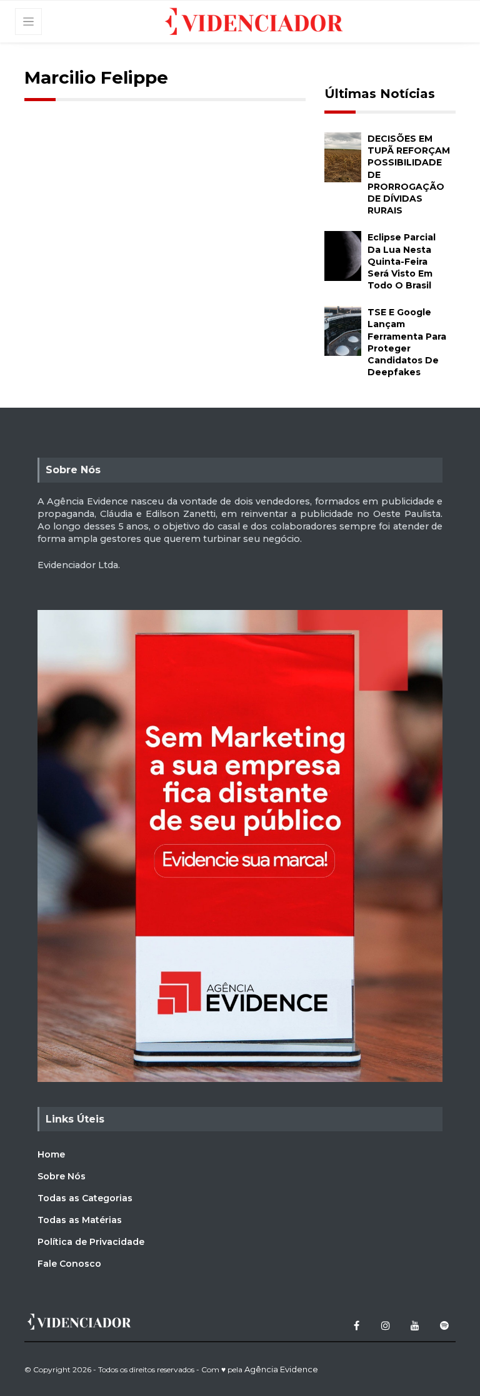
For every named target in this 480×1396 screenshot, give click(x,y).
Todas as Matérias (80, 1220)
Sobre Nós (62, 1176)
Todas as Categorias (85, 1198)
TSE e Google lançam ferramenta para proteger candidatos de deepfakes (407, 342)
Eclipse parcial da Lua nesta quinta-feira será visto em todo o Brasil (402, 261)
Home (51, 1154)
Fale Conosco (69, 1263)
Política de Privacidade (91, 1241)
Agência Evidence (281, 1369)
